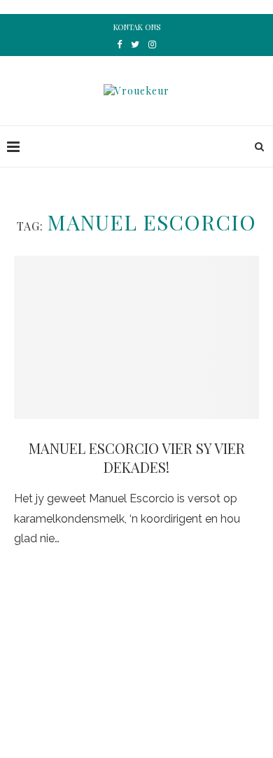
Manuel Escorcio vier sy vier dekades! (137, 457)
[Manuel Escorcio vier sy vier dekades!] (136, 337)
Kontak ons (136, 27)
